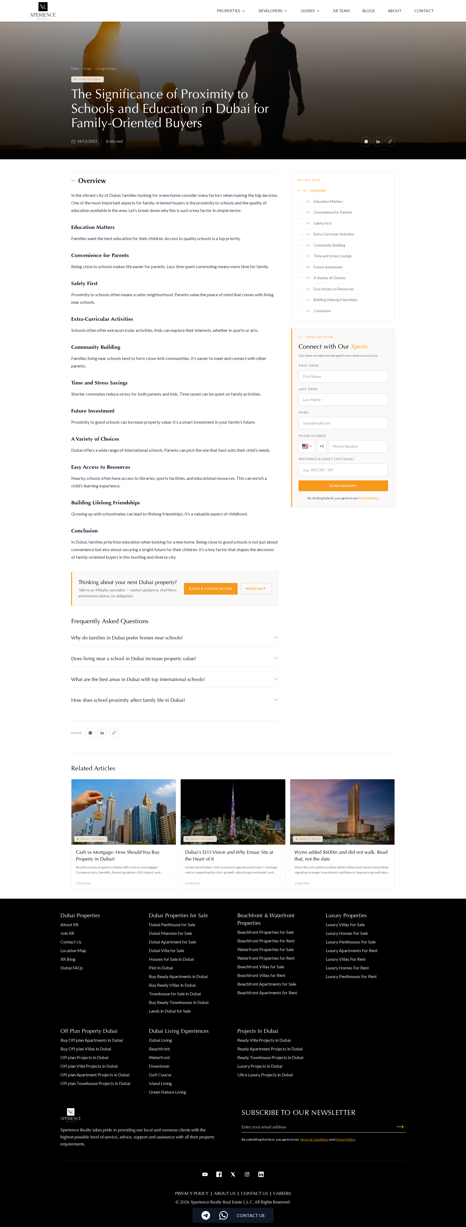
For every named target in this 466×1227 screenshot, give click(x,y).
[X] (233, 1174)
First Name (309, 366)
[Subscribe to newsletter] (400, 1126)
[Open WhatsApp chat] (223, 1215)
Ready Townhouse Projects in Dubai (270, 1057)
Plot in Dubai (161, 967)
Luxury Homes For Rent (347, 967)
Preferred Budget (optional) (327, 459)
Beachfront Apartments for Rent (267, 992)
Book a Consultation (210, 588)
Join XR (67, 933)
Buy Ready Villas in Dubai (172, 984)
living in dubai (106, 68)
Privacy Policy (368, 498)
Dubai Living (160, 1040)
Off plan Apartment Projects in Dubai (94, 1074)
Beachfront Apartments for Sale (266, 983)
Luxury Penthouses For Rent (351, 976)
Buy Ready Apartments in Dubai (178, 976)
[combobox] (307, 446)
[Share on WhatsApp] (366, 141)
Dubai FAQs (71, 967)
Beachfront (159, 1048)
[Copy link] (390, 141)
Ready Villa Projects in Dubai (264, 1040)
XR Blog (68, 959)
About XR (69, 924)
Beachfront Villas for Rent (261, 975)
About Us (224, 1193)
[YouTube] (205, 1174)
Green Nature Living (167, 1091)
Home (75, 68)
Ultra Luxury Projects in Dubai (265, 1074)
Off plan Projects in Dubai (84, 1057)
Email (304, 412)
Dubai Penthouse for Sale (172, 924)
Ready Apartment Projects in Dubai (270, 1048)
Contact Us (70, 941)
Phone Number (312, 435)
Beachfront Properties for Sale (265, 932)
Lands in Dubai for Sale (170, 1010)
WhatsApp (256, 588)
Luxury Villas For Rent (346, 959)
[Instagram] (247, 1174)
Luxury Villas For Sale (345, 924)
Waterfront (159, 1057)
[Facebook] (219, 1174)
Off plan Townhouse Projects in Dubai (95, 1083)
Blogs (87, 68)
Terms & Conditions (314, 1139)
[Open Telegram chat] (205, 1215)
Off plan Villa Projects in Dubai (89, 1065)
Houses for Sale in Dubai (171, 959)
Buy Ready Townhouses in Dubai (178, 1002)
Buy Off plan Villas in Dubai (85, 1048)
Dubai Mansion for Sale (170, 933)
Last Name (308, 389)
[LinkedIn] (261, 1174)
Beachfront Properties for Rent (266, 940)
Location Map (73, 950)
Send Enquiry (343, 486)
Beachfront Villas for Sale (260, 966)
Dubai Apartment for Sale (172, 941)
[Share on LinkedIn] (378, 141)
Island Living (160, 1083)
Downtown (159, 1065)
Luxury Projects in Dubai (259, 1065)
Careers (282, 1193)
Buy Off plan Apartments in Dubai (91, 1040)
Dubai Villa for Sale (166, 950)
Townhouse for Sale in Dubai (175, 993)
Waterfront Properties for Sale (265, 949)
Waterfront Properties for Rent (266, 957)
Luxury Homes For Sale (347, 933)
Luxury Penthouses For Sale (351, 941)
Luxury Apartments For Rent (352, 950)
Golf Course (160, 1074)
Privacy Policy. (345, 1139)
